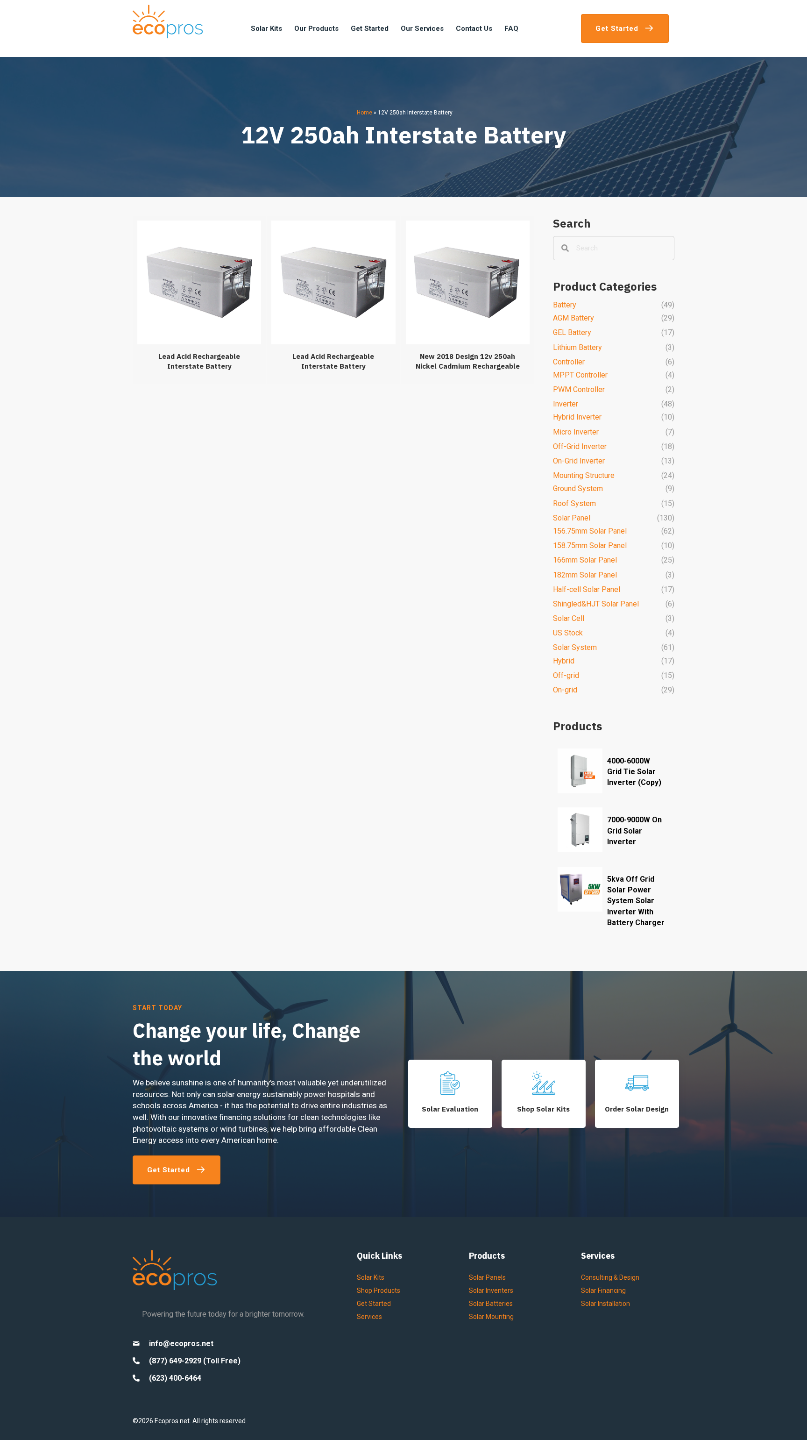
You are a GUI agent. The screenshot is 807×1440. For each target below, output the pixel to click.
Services (369, 1316)
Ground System (578, 488)
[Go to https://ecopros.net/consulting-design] (637, 1094)
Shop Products (378, 1290)
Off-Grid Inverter (580, 446)
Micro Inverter (576, 432)
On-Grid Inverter (579, 460)
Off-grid (566, 675)
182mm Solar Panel (585, 574)
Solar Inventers (491, 1290)
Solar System (575, 647)
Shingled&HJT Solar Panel (596, 603)
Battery (564, 304)
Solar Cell (568, 618)
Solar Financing (603, 1290)
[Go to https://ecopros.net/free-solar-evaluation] (450, 1094)
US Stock (568, 632)
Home (364, 112)
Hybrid (563, 660)
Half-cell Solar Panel (586, 589)
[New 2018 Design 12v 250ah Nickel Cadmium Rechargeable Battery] (467, 300)
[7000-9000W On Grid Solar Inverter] (613, 832)
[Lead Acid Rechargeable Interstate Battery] (199, 300)
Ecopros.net (172, 1421)
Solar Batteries (491, 1303)
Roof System (574, 503)
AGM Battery (573, 318)
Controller (569, 361)
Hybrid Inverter (577, 417)
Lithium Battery (577, 347)
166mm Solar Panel (585, 560)
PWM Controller (579, 389)
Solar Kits (370, 1277)
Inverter (565, 403)
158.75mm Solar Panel (590, 545)
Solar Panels (487, 1277)
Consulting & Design (610, 1277)
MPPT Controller (580, 375)
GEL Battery (572, 332)
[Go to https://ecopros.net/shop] (543, 1094)
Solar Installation (605, 1303)
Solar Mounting (491, 1316)
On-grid (565, 689)
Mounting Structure (584, 475)
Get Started (374, 1303)
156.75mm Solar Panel (590, 531)
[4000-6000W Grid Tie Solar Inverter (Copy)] (613, 773)
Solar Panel (571, 517)
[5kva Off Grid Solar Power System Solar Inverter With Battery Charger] (613, 902)
